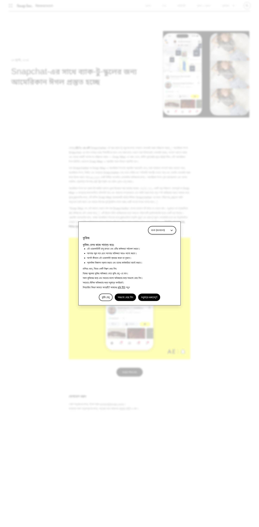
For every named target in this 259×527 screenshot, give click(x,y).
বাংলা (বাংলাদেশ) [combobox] (158, 230)
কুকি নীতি (121, 287)
